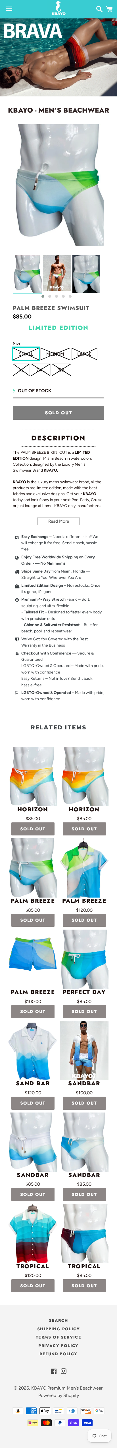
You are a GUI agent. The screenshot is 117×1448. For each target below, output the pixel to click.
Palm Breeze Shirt (84, 901)
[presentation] (8, 277)
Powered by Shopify (58, 1395)
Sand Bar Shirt (33, 1083)
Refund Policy (58, 1354)
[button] (42, 296)
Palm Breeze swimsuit (51, 308)
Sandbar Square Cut (33, 1175)
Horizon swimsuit (84, 809)
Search (58, 1320)
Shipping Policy (58, 1329)
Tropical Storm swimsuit (84, 1266)
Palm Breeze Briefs (33, 901)
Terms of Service (58, 1337)
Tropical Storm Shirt (33, 1266)
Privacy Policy (58, 1345)
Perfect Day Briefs (84, 992)
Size (17, 343)
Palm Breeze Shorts (33, 992)
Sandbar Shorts (84, 1083)
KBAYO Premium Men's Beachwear (67, 1388)
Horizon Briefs (32, 809)
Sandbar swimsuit (84, 1175)
